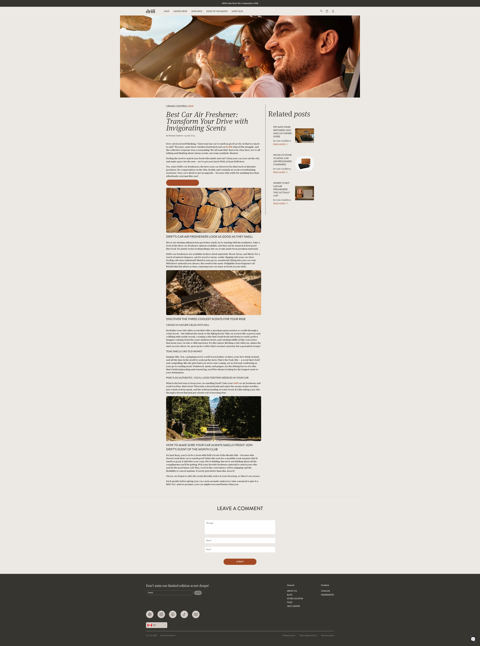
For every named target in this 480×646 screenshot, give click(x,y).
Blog (289, 594)
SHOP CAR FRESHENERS (182, 182)
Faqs (289, 602)
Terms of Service (168, 635)
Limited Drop (180, 11)
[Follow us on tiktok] (184, 614)
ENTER (197, 593)
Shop (166, 11)
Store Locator (295, 598)
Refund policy (289, 635)
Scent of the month (217, 11)
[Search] (321, 11)
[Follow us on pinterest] (150, 614)
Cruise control (180, 106)
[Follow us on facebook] (172, 614)
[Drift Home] (150, 11)
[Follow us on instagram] (161, 614)
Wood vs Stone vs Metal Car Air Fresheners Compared (282, 160)
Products (325, 585)
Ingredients (327, 594)
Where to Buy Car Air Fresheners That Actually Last (281, 189)
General (290, 585)
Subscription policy (308, 635)
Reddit (229, 146)
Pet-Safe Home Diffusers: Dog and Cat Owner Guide (282, 132)
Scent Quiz (237, 11)
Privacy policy (327, 635)
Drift (235, 383)
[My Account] (333, 11)
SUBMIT (240, 561)
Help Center (293, 606)
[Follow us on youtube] (196, 614)
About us (292, 591)
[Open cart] (327, 11)
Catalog (325, 591)
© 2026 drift (151, 635)
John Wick (196, 11)
